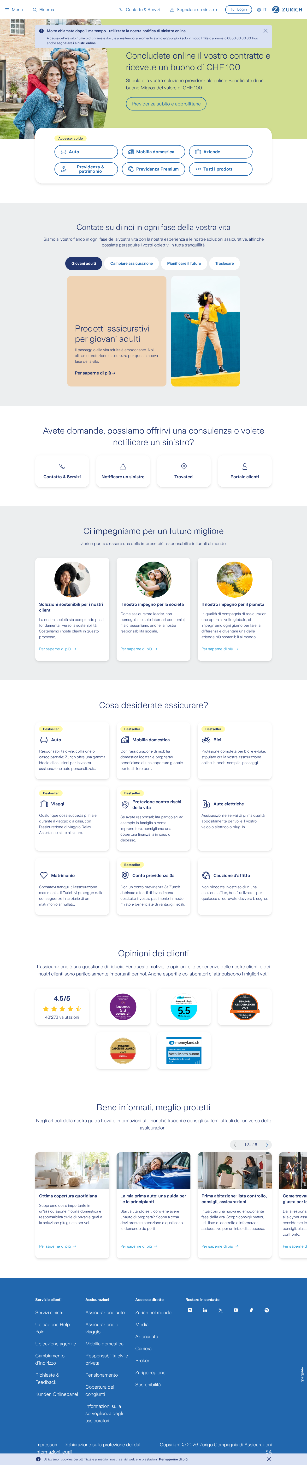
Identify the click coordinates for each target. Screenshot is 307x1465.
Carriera (143, 1348)
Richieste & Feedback (47, 1378)
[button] (14, 9)
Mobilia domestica (104, 1343)
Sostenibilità (148, 1384)
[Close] (265, 31)
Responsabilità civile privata (106, 1359)
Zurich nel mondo (153, 1312)
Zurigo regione (150, 1372)
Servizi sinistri (49, 1312)
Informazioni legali (53, 1451)
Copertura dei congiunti (99, 1390)
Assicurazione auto (105, 1312)
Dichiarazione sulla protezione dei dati (102, 1444)
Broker (142, 1360)
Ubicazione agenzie (55, 1343)
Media (141, 1324)
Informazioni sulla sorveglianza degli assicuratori (104, 1413)
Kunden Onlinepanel (56, 1394)
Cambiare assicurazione (131, 263)
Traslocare (224, 263)
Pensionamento (101, 1375)
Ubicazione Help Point (52, 1328)
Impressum (47, 1444)
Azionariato (146, 1336)
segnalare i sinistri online (76, 43)
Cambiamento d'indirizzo (50, 1359)
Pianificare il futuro (184, 263)
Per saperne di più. (173, 1459)
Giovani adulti (83, 263)
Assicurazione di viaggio (102, 1328)
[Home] (287, 9)
